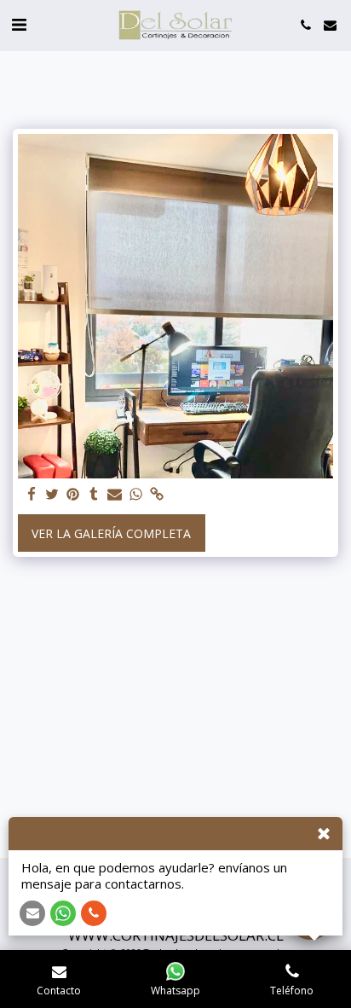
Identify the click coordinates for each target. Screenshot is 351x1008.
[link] (156, 494)
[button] (18, 24)
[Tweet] (52, 494)
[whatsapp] (136, 494)
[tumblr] (94, 494)
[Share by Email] (115, 494)
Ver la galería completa (111, 533)
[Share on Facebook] (31, 494)
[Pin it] (73, 494)
